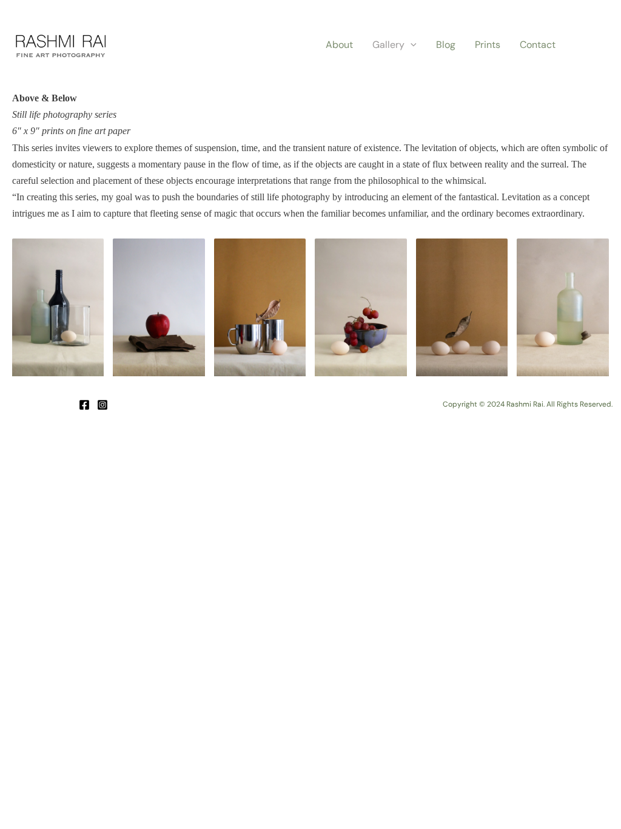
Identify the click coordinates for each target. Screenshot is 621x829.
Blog (445, 44)
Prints (487, 44)
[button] (410, 45)
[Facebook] (84, 404)
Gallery (388, 44)
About (339, 44)
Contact (538, 44)
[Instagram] (102, 404)
